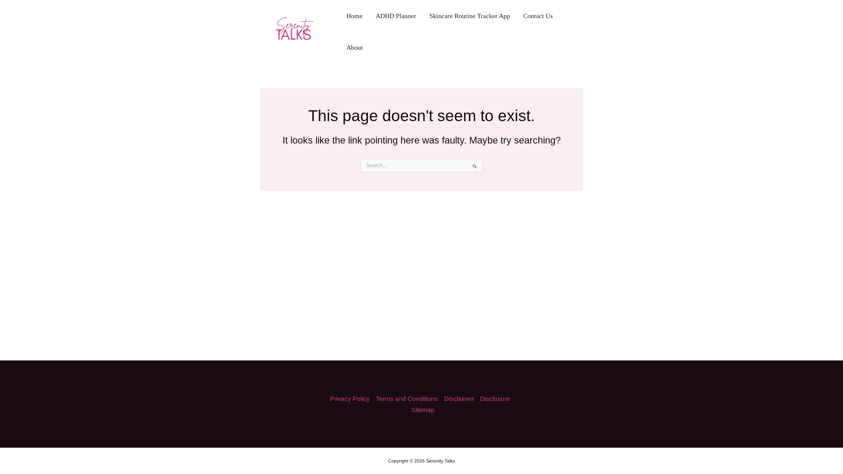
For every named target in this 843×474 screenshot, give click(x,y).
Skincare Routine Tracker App (469, 15)
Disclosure (495, 398)
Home (354, 15)
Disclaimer (459, 398)
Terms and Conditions (407, 398)
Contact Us (538, 15)
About (354, 47)
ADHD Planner (396, 15)
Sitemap (423, 410)
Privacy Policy (350, 398)
